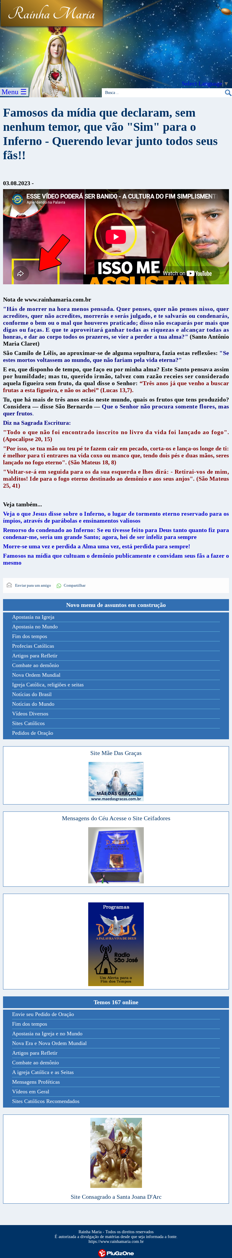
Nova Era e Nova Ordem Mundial (49, 1043)
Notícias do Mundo (33, 704)
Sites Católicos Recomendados (45, 1101)
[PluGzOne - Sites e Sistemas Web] (116, 1252)
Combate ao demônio (35, 665)
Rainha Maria (51, 14)
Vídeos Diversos (30, 714)
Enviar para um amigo (32, 585)
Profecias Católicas (33, 646)
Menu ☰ (14, 92)
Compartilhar (74, 585)
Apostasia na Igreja (33, 617)
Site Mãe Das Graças (116, 753)
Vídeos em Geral (30, 1092)
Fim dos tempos (29, 636)
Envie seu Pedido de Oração (43, 1014)
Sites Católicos (28, 723)
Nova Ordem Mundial (36, 675)
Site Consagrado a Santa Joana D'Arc (116, 1196)
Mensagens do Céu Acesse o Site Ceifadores (116, 818)
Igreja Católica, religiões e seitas (48, 685)
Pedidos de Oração (32, 733)
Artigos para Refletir (34, 656)
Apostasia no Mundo (35, 627)
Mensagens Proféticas (36, 1082)
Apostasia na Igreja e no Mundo (47, 1034)
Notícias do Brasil (32, 694)
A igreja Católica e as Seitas (43, 1072)
